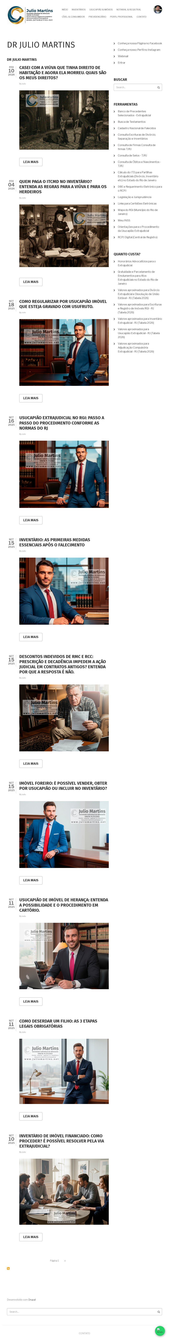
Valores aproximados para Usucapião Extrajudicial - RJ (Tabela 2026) (139, 333)
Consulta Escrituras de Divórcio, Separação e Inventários (137, 136)
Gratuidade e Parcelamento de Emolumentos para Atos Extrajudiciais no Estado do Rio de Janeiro (138, 277)
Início (65, 9)
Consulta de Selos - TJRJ (132, 155)
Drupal (32, 1299)
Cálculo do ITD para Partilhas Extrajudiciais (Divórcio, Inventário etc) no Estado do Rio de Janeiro (138, 176)
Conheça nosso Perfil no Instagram (139, 49)
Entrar (121, 62)
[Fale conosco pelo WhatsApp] (160, 1331)
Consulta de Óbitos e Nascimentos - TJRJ (139, 163)
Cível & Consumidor (73, 16)
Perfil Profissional (121, 16)
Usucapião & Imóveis (101, 9)
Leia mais (32, 163)
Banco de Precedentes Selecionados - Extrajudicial (134, 113)
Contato (142, 16)
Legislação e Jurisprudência (134, 197)
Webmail (123, 56)
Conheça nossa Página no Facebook (140, 43)
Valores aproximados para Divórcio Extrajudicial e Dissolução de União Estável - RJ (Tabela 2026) (139, 294)
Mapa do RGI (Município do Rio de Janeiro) (138, 212)
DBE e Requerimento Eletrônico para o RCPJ (140, 188)
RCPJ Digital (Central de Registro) (137, 237)
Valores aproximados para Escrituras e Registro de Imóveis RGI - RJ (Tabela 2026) (140, 308)
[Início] (30, 15)
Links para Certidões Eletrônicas (137, 203)
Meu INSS (124, 220)
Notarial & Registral (129, 9)
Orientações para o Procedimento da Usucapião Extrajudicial (138, 228)
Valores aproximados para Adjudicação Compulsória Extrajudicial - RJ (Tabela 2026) (136, 347)
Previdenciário (97, 16)
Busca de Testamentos (132, 121)
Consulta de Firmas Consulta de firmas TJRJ (137, 147)
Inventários (79, 9)
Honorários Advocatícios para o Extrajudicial (137, 263)
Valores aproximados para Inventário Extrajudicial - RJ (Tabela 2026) (140, 320)
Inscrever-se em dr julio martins (8, 1268)
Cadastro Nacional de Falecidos (137, 128)
